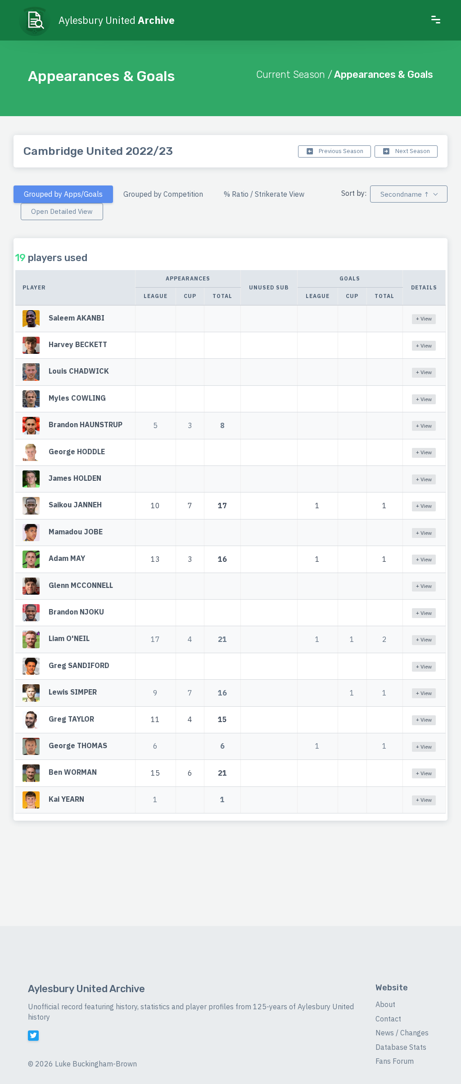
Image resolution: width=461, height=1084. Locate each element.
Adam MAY (67, 558)
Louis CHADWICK (79, 371)
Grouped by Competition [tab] (163, 194)
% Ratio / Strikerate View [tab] (264, 194)
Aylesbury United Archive (86, 988)
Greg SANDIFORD (79, 665)
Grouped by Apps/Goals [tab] (63, 194)
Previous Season (340, 151)
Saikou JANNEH (75, 505)
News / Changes (402, 1032)
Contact (388, 1018)
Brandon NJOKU (76, 611)
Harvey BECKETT (78, 344)
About (385, 1004)
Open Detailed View (62, 211)
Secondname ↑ (404, 194)
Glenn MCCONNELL (81, 585)
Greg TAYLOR (71, 718)
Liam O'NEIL (69, 638)
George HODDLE (77, 451)
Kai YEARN (66, 799)
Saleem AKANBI (76, 317)
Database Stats (400, 1047)
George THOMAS (78, 745)
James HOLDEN (75, 478)
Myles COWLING (77, 397)
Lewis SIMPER (73, 691)
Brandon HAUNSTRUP (85, 424)
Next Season (412, 151)
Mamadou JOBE (76, 531)
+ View (424, 318)
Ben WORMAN (73, 772)
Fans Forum (394, 1061)
